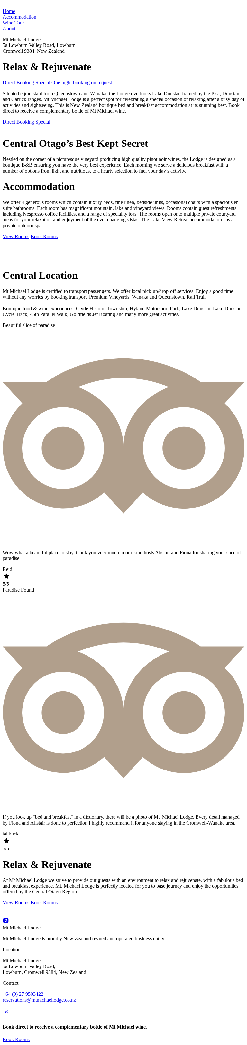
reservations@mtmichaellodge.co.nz (39, 1000)
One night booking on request (81, 82)
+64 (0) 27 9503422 (23, 994)
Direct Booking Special (26, 82)
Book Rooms (44, 236)
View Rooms (16, 236)
